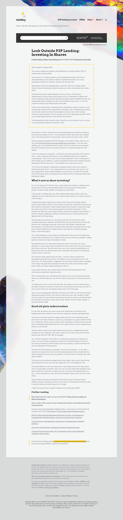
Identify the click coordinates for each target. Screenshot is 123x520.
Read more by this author (82, 59)
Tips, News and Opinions (29, 26)
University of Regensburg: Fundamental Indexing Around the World (55, 427)
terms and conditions (52, 487)
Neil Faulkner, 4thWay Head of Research (46, 59)
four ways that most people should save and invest (57, 143)
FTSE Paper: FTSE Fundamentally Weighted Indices (66, 411)
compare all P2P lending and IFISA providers (70, 441)
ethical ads (103, 44)
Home (18, 26)
